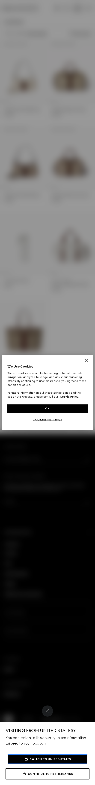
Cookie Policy (69, 396)
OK (47, 408)
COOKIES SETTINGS (47, 419)
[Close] (47, 711)
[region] (47, 392)
